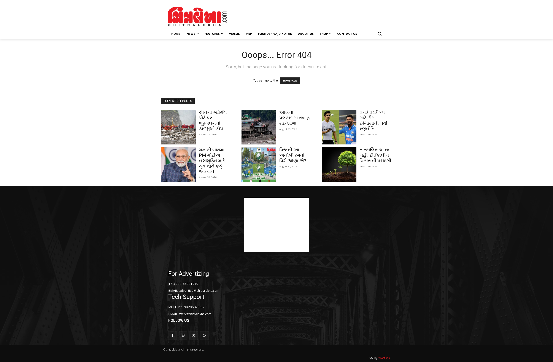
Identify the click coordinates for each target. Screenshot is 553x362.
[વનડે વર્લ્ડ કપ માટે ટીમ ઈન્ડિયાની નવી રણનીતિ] (339, 127)
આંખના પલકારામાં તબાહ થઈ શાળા (294, 118)
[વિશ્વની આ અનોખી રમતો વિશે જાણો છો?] (259, 164)
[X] (193, 335)
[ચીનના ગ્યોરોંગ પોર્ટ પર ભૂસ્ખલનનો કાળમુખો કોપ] (178, 127)
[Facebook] (172, 335)
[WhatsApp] (204, 335)
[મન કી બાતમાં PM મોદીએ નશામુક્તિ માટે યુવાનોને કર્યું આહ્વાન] (178, 164)
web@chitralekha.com (195, 314)
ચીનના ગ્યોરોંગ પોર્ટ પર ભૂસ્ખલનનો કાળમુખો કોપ (213, 120)
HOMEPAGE (290, 80)
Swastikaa (384, 358)
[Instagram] (183, 335)
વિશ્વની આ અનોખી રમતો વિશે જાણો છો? (292, 155)
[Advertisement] (313, 16)
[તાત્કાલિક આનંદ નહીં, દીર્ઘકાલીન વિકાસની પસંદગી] (339, 164)
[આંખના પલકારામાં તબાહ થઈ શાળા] (259, 127)
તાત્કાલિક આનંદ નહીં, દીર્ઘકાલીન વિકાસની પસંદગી (375, 155)
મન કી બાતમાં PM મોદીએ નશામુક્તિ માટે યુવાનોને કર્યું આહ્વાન (212, 160)
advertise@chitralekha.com (199, 290)
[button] (379, 34)
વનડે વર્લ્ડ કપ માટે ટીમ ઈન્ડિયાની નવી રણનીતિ (373, 120)
